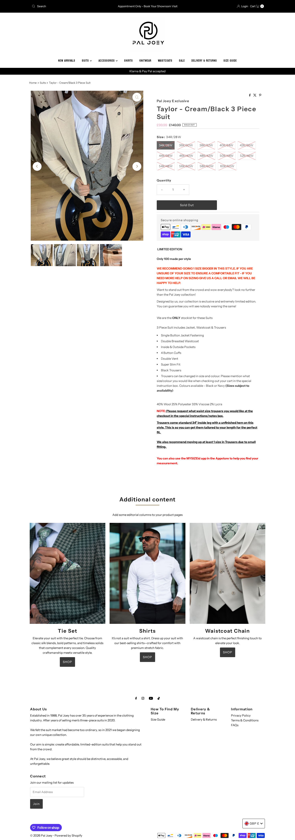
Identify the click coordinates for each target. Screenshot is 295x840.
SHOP (67, 662)
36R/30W (186, 145)
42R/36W (246, 145)
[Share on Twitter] (255, 95)
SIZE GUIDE (230, 60)
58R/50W (207, 166)
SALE (182, 60)
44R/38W (166, 156)
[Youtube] (151, 698)
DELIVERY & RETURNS (204, 60)
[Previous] (37, 166)
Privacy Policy (241, 715)
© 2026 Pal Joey (41, 835)
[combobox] (68, 6)
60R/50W (227, 166)
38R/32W (206, 145)
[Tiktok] (159, 698)
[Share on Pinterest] (260, 95)
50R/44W (226, 156)
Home (33, 82)
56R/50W (186, 166)
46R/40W (186, 156)
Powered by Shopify (68, 835)
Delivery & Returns (204, 719)
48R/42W (206, 156)
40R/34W (226, 145)
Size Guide (158, 719)
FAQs (234, 725)
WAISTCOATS (165, 60)
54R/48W (166, 166)
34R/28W (165, 145)
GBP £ (254, 823)
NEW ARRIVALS (66, 60)
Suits (43, 82)
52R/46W (246, 156)
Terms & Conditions (244, 720)
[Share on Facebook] (250, 95)
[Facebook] (136, 698)
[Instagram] (142, 698)
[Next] (136, 166)
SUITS (86, 60)
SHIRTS (128, 60)
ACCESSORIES (107, 60)
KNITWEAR (145, 60)
